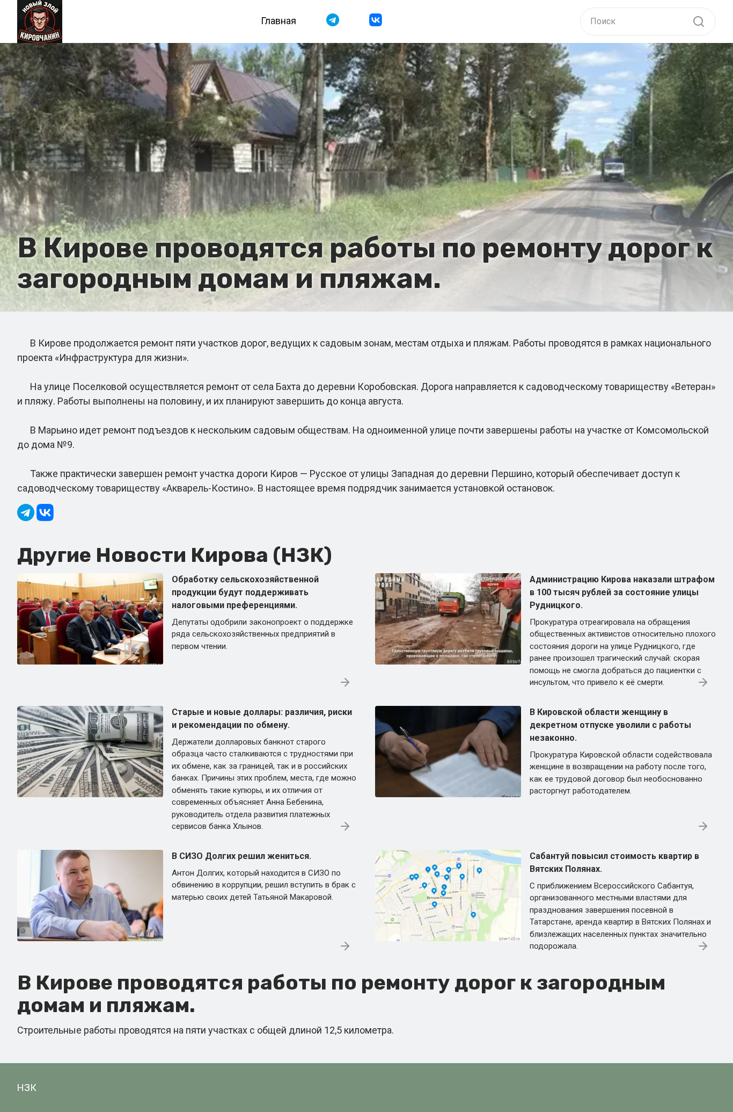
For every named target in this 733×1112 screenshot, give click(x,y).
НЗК (26, 1087)
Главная (278, 20)
